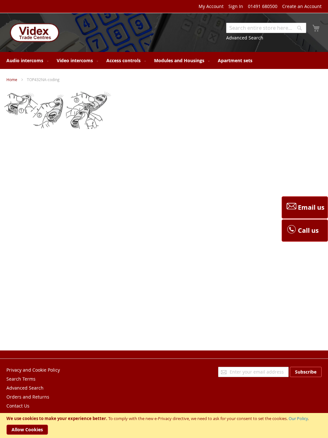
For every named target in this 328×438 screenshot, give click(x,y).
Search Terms (21, 379)
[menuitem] (26, 60)
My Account (211, 6)
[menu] (164, 60)
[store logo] (33, 33)
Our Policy (298, 418)
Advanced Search (244, 38)
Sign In (235, 6)
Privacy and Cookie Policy (33, 370)
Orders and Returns (27, 397)
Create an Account (302, 6)
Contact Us (17, 406)
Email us (311, 207)
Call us (308, 230)
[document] (164, 425)
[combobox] (266, 28)
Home (11, 79)
